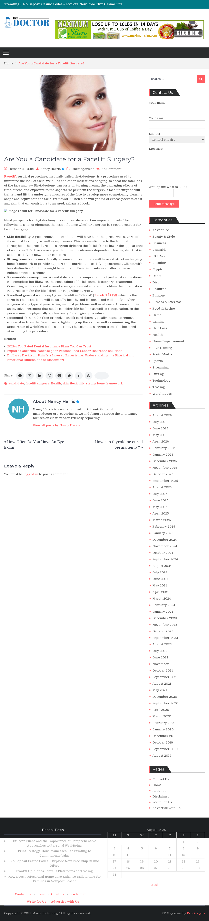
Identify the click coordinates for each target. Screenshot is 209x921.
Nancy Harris (50, 169)
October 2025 (162, 474)
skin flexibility (73, 383)
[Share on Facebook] (20, 376)
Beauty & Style (163, 236)
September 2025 (165, 481)
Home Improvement (168, 341)
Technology (161, 380)
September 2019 (165, 749)
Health (56, 383)
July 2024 (159, 572)
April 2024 (160, 592)
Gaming (158, 321)
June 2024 (160, 579)
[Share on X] (30, 376)
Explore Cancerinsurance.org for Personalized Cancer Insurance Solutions (64, 351)
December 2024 (164, 539)
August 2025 (162, 487)
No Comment (111, 169)
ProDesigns (196, 913)
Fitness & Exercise (167, 302)
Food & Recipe (163, 308)
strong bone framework (104, 383)
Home (157, 785)
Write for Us (162, 802)
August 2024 (162, 566)
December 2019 (164, 736)
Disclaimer (160, 796)
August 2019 (161, 755)
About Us (159, 791)
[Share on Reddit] (69, 376)
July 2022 (159, 651)
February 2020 (163, 723)
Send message (164, 204)
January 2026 (162, 454)
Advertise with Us (166, 808)
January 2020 (162, 729)
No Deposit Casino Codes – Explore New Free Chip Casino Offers (74, 4)
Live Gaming (162, 348)
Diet (155, 282)
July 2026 (159, 422)
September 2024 (165, 559)
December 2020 (164, 697)
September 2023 (165, 638)
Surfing (158, 374)
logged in (30, 474)
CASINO (158, 256)
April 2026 (160, 441)
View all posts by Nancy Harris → (58, 425)
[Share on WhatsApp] (49, 376)
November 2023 (164, 625)
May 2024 (159, 585)
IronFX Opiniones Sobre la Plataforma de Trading (54, 871)
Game (156, 315)
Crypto (157, 269)
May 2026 (159, 435)
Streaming (160, 367)
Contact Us (160, 779)
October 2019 (162, 742)
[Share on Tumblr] (79, 376)
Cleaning (159, 263)
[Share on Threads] (88, 376)
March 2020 (161, 716)
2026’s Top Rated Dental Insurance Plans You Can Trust (49, 346)
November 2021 (164, 664)
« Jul (154, 885)
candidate (16, 383)
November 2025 (164, 467)
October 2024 (162, 553)
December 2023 (164, 618)
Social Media (162, 354)
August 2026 (162, 415)
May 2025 (159, 507)
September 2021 (165, 677)
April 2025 (160, 513)
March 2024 (161, 598)
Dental (157, 276)
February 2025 (163, 526)
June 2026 (160, 428)
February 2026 (163, 448)
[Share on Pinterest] (59, 376)
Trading (158, 387)
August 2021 (161, 683)
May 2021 (159, 690)
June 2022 (160, 657)
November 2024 (164, 546)
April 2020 (160, 710)
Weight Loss (162, 393)
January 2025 (162, 533)
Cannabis (159, 250)
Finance (158, 295)
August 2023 (162, 644)
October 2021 (162, 670)
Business (159, 243)
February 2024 (163, 605)
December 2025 (164, 461)
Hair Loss (159, 328)
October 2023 (162, 631)
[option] (74, 4)
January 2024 (162, 611)
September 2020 (165, 703)
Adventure (160, 230)
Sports (157, 361)
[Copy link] (101, 376)
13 (155, 855)
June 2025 (160, 500)
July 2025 (159, 494)
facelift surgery (37, 383)
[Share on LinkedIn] (39, 376)
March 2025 (161, 520)
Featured (159, 289)
